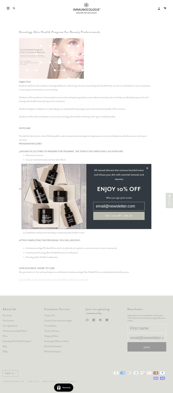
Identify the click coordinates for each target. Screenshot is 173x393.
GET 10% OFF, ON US (119, 216)
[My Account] (159, 8)
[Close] (147, 168)
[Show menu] (8, 8)
